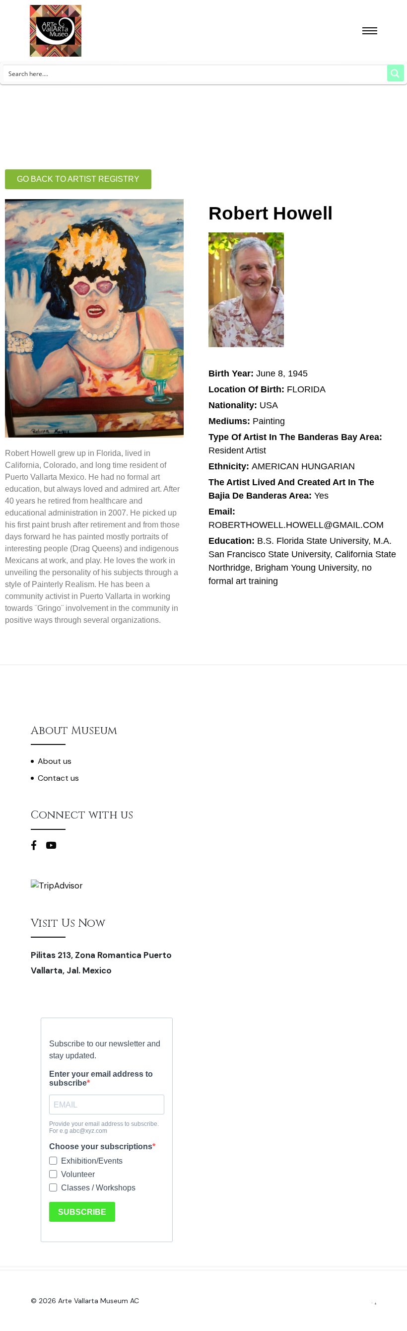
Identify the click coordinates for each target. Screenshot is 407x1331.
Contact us (58, 778)
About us (54, 761)
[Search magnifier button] (395, 73)
